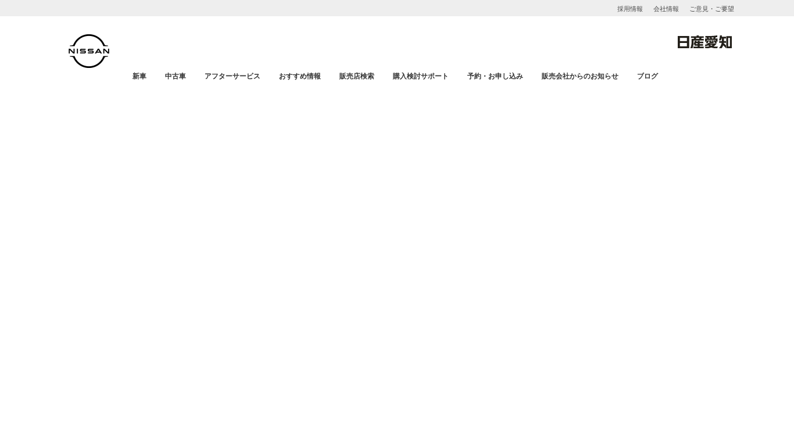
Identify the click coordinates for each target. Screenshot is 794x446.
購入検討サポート (421, 76)
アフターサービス (232, 76)
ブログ (647, 76)
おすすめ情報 (300, 76)
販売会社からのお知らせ (580, 76)
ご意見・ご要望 (711, 8)
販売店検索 (356, 76)
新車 (139, 76)
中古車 (175, 76)
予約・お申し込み (495, 76)
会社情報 (666, 8)
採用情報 (630, 8)
